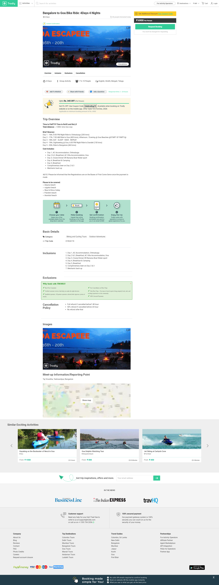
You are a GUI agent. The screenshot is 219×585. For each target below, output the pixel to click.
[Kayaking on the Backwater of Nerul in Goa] (47, 439)
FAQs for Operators (168, 549)
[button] (196, 3)
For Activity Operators (165, 3)
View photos (122, 64)
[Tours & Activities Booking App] (157, 567)
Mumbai (114, 546)
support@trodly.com (87, 520)
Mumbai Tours (68, 543)
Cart (206, 3)
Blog (15, 540)
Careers (16, 554)
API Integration (166, 546)
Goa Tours (66, 549)
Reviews (16, 543)
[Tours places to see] (9, 3)
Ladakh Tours (67, 557)
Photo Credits (18, 552)
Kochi (113, 552)
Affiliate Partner (166, 540)
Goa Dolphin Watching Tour (93, 451)
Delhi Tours (66, 540)
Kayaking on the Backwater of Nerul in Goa (37, 451)
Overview (47, 73)
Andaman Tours (68, 554)
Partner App (165, 552)
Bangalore (115, 543)
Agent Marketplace (167, 543)
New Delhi (115, 540)
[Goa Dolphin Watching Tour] (109, 439)
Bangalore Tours (68, 546)
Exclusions (68, 73)
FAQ (14, 549)
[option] (87, 349)
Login (216, 3)
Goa (113, 554)
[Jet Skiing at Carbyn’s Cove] (171, 439)
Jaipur (113, 549)
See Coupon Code (165, 14)
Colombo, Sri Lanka (119, 537)
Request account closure (23, 557)
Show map (86, 400)
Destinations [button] (183, 3)
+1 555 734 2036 (86, 522)
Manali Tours (67, 552)
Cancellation (80, 73)
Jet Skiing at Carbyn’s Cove (155, 451)
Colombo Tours (68, 537)
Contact (16, 546)
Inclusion (58, 73)
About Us (16, 537)
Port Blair (115, 557)
